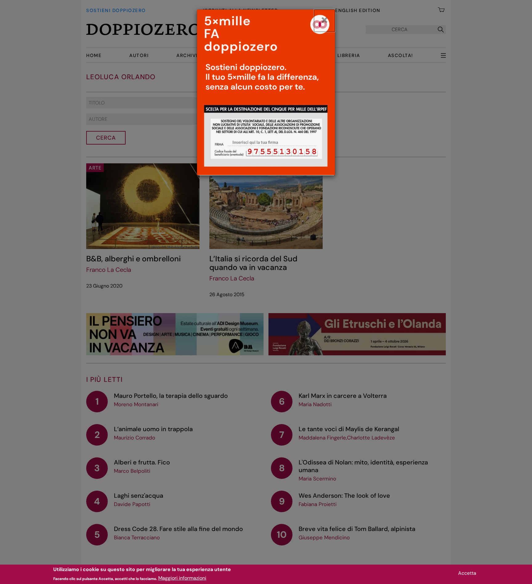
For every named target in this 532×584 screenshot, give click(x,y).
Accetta (467, 573)
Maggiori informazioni (182, 578)
